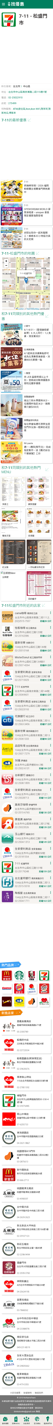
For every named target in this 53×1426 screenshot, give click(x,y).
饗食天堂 (6, 536)
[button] (26, 281)
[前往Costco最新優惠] (7, 993)
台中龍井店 (23, 1207)
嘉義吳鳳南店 (24, 1021)
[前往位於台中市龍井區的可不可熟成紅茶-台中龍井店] (9, 1217)
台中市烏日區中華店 (27, 1318)
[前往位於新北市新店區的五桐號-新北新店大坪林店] (9, 1236)
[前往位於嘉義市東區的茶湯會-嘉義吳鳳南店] (9, 1032)
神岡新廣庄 (23, 1281)
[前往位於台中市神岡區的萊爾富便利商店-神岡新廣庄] (9, 1292)
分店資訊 (26, 1424)
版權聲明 (27, 1393)
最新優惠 (5, 1424)
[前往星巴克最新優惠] (19, 979)
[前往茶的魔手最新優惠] (7, 1006)
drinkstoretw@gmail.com (24, 1411)
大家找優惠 (15, 1393)
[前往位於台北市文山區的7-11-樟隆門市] (9, 1106)
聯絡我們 (39, 1393)
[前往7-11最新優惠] (44, 979)
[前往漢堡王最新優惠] (19, 993)
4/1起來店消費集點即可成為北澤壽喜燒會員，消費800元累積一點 (37, 356)
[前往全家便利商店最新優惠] (31, 993)
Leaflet (21, 308)
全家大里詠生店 (25, 1355)
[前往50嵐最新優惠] (19, 1006)
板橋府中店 (23, 1040)
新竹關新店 (23, 1169)
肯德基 (31, 536)
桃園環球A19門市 (26, 1151)
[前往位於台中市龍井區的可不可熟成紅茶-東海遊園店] (9, 1143)
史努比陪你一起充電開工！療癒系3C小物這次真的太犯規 (37, 236)
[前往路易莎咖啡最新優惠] (31, 1006)
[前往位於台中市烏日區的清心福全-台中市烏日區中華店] (9, 1329)
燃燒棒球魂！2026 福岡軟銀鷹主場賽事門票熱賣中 (37, 189)
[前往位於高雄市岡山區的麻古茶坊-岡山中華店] (9, 1125)
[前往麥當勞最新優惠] (7, 979)
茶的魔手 (32, 599)
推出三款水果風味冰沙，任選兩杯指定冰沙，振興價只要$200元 (37, 403)
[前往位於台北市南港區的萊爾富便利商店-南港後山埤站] (9, 1087)
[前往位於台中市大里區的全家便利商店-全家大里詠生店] (9, 1366)
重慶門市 (21, 1262)
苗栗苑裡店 (23, 1299)
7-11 (26, 182)
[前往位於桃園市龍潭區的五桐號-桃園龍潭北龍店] (9, 1199)
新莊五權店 (23, 1244)
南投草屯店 (23, 1337)
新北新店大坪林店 (26, 1225)
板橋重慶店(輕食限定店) (29, 1058)
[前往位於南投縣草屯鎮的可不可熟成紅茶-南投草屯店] (9, 1347)
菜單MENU (16, 1424)
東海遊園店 (23, 1132)
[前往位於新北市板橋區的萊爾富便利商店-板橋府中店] (9, 1050)
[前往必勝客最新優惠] (44, 993)
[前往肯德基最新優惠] (31, 979)
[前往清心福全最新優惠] (44, 1006)
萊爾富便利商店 (31, 420)
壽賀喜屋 (32, 504)
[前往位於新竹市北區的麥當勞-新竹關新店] (9, 1180)
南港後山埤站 (24, 1077)
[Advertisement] (26, 56)
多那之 (5, 504)
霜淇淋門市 (48, 1424)
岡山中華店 (23, 1114)
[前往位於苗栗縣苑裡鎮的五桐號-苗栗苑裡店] (9, 1310)
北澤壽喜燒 (29, 349)
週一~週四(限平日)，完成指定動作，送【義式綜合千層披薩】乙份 (37, 450)
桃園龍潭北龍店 (25, 1188)
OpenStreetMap (33, 308)
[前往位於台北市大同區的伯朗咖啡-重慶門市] (9, 1273)
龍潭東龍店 (23, 1374)
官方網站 (37, 1424)
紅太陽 (5, 567)
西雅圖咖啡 (29, 397)
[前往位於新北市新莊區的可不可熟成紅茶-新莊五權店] (9, 1255)
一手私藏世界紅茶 (36, 567)
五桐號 (5, 577)
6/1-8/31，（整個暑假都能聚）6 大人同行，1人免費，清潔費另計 (37, 333)
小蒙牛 (27, 326)
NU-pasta (28, 443)
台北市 (16, 86)
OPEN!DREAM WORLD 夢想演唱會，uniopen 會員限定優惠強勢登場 (37, 212)
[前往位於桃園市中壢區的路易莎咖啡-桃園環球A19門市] (9, 1162)
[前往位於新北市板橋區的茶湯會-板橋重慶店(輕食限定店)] (9, 1069)
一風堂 (27, 373)
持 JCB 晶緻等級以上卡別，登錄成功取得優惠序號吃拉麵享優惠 (37, 380)
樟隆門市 (21, 1095)
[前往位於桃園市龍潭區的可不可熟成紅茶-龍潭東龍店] (9, 1384)
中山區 (26, 86)
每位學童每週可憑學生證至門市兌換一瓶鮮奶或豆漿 (37, 427)
